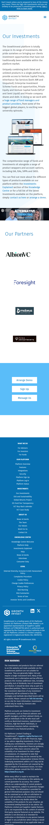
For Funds (23, 455)
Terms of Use (23, 596)
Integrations (23, 471)
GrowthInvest (9, 621)
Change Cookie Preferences (23, 583)
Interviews (23, 558)
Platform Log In (23, 481)
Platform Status (22, 484)
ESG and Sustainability (23, 497)
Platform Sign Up (23, 477)
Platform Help (22, 545)
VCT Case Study (23, 510)
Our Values (22, 526)
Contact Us (22, 532)
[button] (45, 17)
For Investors (23, 451)
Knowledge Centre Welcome (23, 542)
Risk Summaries (22, 593)
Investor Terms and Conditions (23, 600)
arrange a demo (38, 197)
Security (22, 474)
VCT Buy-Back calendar (22, 506)
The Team (23, 522)
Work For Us (23, 529)
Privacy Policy (22, 586)
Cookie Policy (22, 580)
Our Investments (22, 493)
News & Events (23, 519)
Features (22, 467)
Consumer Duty (23, 562)
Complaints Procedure (23, 577)
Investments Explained (23, 548)
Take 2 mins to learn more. (32, 7)
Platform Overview (22, 464)
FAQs (23, 552)
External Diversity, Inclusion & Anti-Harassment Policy (23, 572)
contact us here (18, 197)
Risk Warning (23, 590)
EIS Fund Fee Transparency (22, 503)
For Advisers (23, 448)
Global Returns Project (23, 500)
